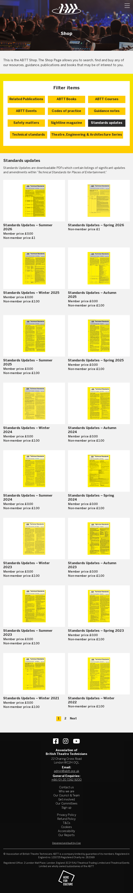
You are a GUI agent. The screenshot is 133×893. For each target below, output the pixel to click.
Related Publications (26, 99)
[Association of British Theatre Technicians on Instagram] (65, 741)
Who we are (66, 791)
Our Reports (66, 835)
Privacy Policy (66, 815)
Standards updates (106, 122)
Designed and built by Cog (66, 843)
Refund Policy (66, 819)
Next (73, 718)
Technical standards (28, 134)
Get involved (66, 799)
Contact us (66, 787)
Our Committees (67, 803)
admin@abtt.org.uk (66, 771)
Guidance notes (107, 111)
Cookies (66, 827)
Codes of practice (66, 111)
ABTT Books (67, 99)
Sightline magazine (66, 122)
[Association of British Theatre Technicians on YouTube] (76, 741)
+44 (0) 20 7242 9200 (66, 780)
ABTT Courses (107, 99)
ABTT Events (26, 111)
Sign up (67, 807)
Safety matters (26, 122)
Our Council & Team (66, 795)
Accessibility (66, 831)
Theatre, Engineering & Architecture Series (86, 134)
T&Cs (66, 823)
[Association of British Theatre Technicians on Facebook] (55, 741)
